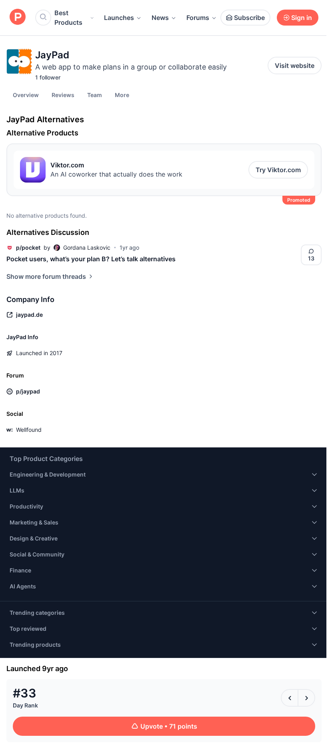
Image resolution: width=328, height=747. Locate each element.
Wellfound (29, 429)
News (160, 18)
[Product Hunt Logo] (18, 17)
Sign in (301, 18)
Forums (197, 18)
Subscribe (249, 18)
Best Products (68, 17)
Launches (119, 18)
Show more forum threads (46, 276)
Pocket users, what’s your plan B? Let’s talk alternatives (91, 259)
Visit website (294, 66)
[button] (122, 95)
